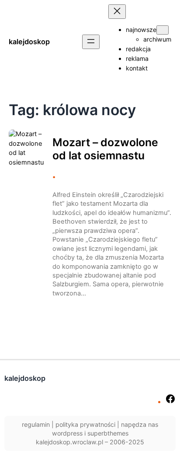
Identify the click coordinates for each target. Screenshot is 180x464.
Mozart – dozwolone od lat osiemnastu (105, 149)
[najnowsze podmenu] (162, 30)
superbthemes (107, 433)
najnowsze (141, 29)
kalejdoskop (29, 41)
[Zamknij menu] (117, 11)
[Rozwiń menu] (91, 42)
